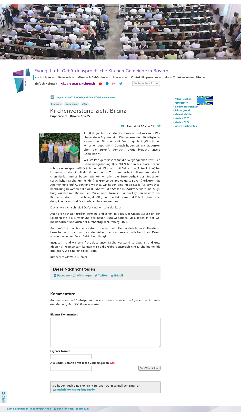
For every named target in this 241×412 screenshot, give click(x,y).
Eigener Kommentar (63, 314)
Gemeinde (64, 77)
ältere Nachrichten (186, 126)
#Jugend (59, 98)
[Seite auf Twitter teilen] (4, 398)
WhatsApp (84, 275)
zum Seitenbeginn (17, 409)
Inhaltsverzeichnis (40, 409)
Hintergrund (182, 110)
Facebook (63, 275)
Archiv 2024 (182, 122)
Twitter (103, 275)
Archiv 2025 (182, 118)
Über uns (118, 77)
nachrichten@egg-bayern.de (75, 389)
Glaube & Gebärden (91, 77)
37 (159, 126)
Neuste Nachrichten (186, 107)
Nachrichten (42, 77)
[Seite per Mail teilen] (4, 401)
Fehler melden (65, 409)
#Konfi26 (70, 98)
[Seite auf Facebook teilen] (4, 393)
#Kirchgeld (82, 98)
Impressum (82, 409)
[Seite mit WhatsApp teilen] (4, 395)
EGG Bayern (101, 70)
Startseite (56, 104)
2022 (84, 104)
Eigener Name (59, 351)
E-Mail (118, 275)
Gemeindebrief (183, 114)
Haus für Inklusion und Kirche (185, 77)
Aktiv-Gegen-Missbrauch (78, 83)
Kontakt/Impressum (144, 77)
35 (122, 126)
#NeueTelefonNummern (101, 98)
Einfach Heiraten (45, 83)
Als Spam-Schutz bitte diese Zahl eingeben (82, 363)
